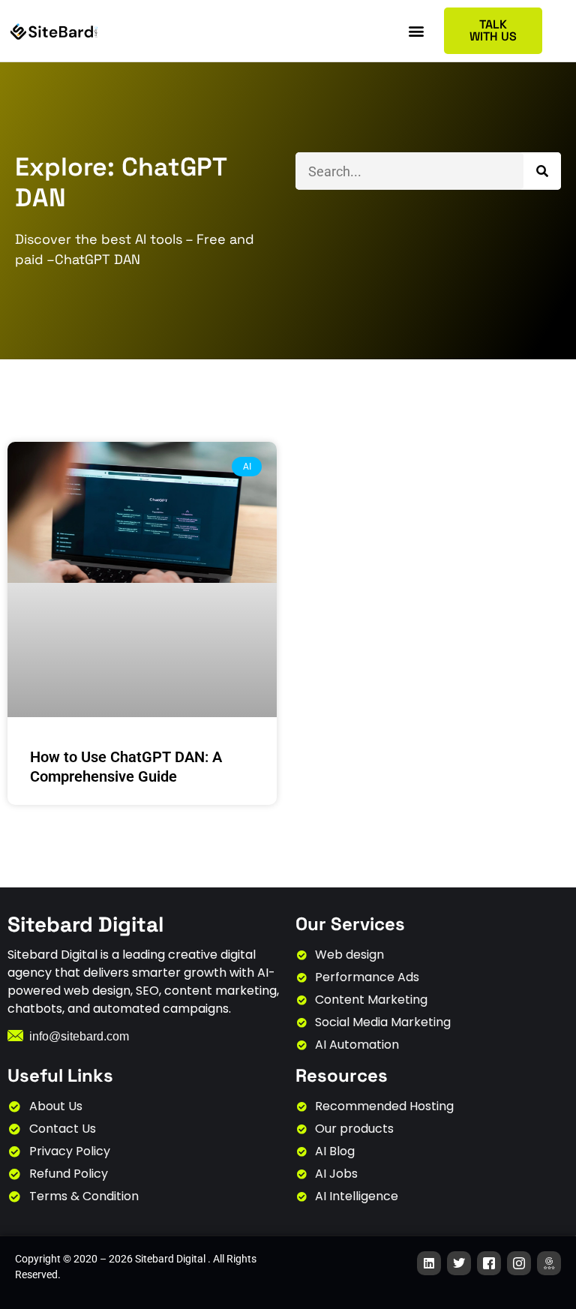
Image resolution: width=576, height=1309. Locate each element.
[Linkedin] (429, 1263)
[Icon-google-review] (549, 1263)
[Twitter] (459, 1263)
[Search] (542, 171)
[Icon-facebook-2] (489, 1263)
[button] (416, 31)
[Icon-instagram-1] (519, 1263)
